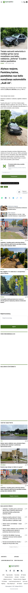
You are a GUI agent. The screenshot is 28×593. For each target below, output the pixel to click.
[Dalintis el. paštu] (21, 198)
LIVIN (3, 574)
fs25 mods (25, 581)
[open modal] (26, 2)
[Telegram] (13, 198)
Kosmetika (17, 574)
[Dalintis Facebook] (5, 198)
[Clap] (19, 192)
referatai (16, 577)
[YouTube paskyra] (18, 571)
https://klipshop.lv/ (11, 583)
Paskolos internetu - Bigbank (20, 579)
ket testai (22, 577)
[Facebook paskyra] (10, 571)
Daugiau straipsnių (14, 496)
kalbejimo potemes (7, 579)
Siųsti (14, 326)
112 (2, 186)
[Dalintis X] (9, 198)
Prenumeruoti (14, 176)
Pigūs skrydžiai (9, 574)
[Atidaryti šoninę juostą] (1, 2)
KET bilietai (23, 574)
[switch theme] (24, 2)
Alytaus (5, 186)
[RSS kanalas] (21, 571)
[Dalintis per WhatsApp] (2, 198)
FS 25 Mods (4, 581)
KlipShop (3, 583)
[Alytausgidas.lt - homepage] (8, 2)
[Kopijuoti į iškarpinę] (17, 198)
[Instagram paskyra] (14, 571)
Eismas (2, 63)
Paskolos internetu (9, 577)
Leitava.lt (26, 583)
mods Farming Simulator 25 (15, 581)
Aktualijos (3, 465)
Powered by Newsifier (14, 588)
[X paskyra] (6, 571)
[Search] (22, 2)
